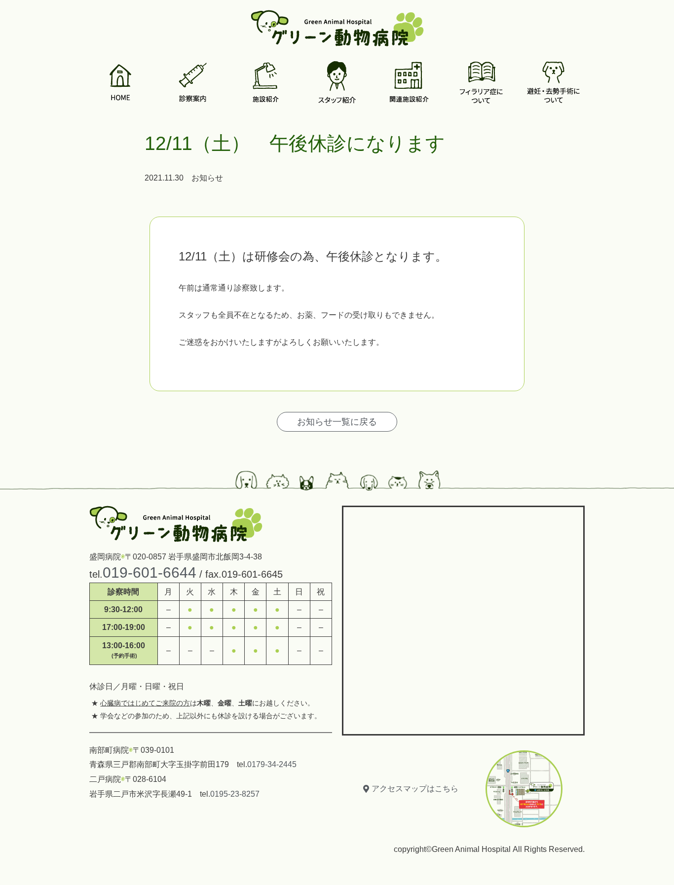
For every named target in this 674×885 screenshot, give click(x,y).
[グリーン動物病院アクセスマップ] (463, 618)
